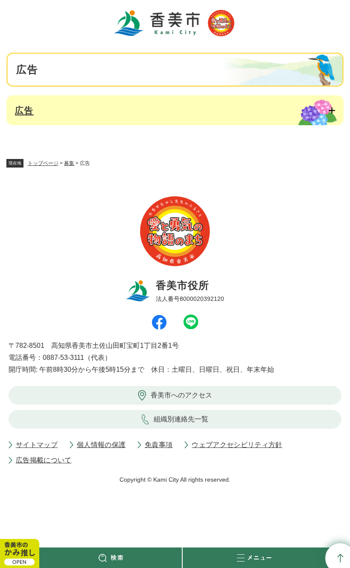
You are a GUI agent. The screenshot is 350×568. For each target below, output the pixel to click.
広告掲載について (44, 460)
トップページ (43, 163)
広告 (24, 110)
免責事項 (158, 444)
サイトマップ (37, 444)
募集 (69, 163)
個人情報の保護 (101, 444)
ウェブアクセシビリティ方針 (237, 444)
